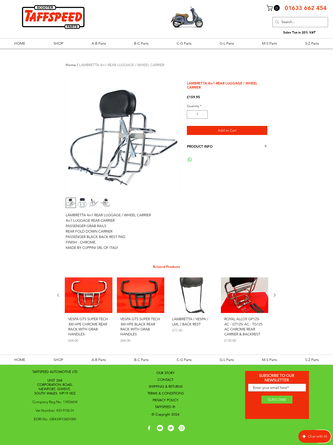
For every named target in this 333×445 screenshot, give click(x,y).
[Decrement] (190, 114)
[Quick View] (88, 295)
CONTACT (165, 380)
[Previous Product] (58, 295)
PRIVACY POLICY (166, 400)
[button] (274, 8)
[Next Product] (275, 295)
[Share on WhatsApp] (190, 159)
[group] (167, 314)
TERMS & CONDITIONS (165, 393)
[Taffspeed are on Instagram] (182, 428)
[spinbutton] (197, 114)
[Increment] (204, 114)
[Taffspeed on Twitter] (171, 428)
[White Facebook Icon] (149, 428)
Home (71, 65)
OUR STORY (165, 373)
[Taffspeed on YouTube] (160, 428)
